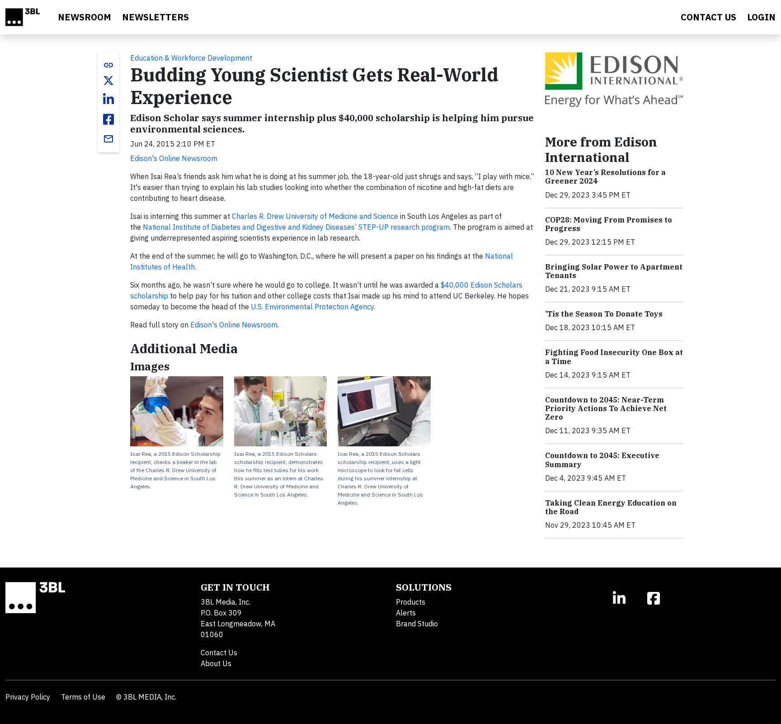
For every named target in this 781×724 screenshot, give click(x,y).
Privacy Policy (27, 696)
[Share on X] (108, 80)
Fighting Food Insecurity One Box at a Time (614, 356)
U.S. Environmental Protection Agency (312, 306)
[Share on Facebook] (108, 119)
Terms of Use (83, 696)
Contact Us (219, 652)
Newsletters (155, 17)
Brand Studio (417, 623)
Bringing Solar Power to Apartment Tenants (613, 271)
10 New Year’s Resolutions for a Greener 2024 (605, 176)
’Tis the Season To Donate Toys (604, 313)
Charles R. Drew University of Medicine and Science (315, 216)
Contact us (708, 17)
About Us (216, 663)
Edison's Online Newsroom (173, 158)
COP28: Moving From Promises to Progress (608, 224)
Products (410, 601)
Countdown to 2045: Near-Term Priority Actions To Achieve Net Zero (606, 408)
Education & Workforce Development (191, 57)
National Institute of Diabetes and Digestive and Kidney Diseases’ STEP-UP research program (296, 227)
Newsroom (84, 17)
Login (761, 17)
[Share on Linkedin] (108, 99)
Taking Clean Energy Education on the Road (611, 507)
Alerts (406, 612)
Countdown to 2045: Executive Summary (602, 459)
